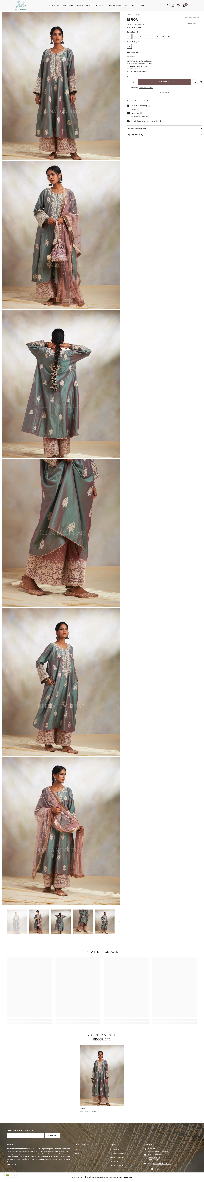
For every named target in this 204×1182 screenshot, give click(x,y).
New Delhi (151, 1148)
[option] (17, 921)
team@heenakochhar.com (140, 117)
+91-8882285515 (154, 1157)
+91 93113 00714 (135, 109)
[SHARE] (200, 82)
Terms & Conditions (146, 87)
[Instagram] (152, 1169)
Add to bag (164, 81)
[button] (2, 922)
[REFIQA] (102, 1075)
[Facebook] (146, 1169)
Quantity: (130, 77)
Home (129, 15)
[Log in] (173, 5)
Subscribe (52, 1135)
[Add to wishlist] (195, 82)
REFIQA (82, 1109)
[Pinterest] (158, 1169)
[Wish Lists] (179, 5)
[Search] (167, 5)
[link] (29, 1020)
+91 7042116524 (153, 1160)
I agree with (134, 87)
